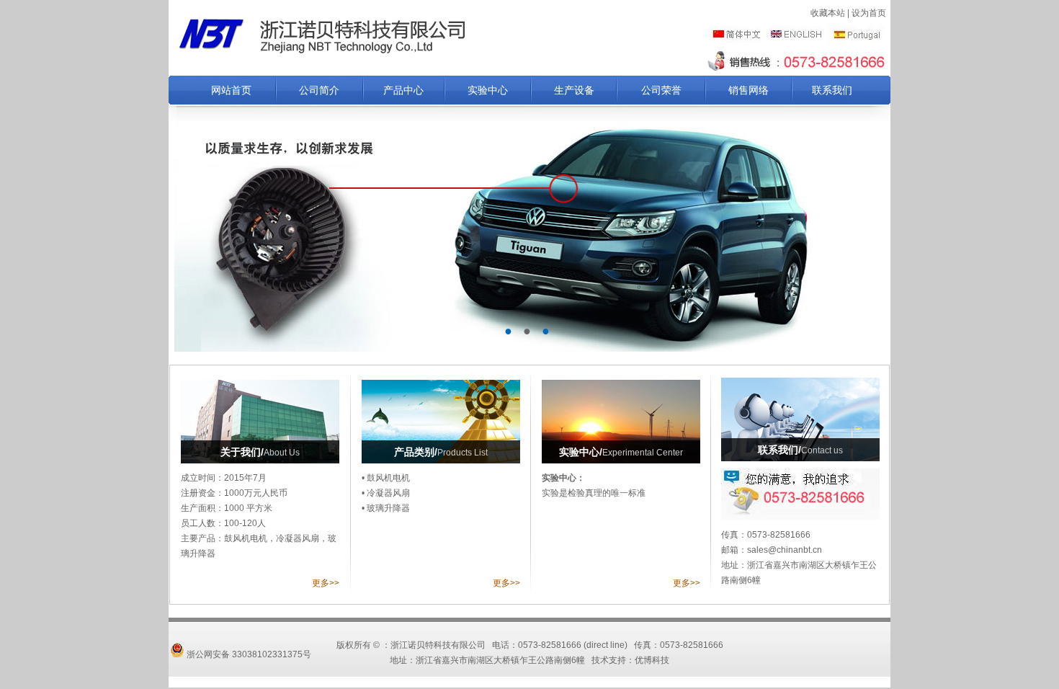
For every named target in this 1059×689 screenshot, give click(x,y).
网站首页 (231, 90)
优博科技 (652, 660)
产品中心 (403, 90)
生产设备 (574, 90)
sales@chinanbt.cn (784, 550)
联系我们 (832, 90)
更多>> (325, 583)
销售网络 (748, 90)
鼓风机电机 (388, 478)
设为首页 (869, 13)
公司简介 (319, 90)
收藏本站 (827, 13)
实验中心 (488, 90)
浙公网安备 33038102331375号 (247, 654)
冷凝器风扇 (388, 493)
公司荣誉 (661, 90)
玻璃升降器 (388, 508)
